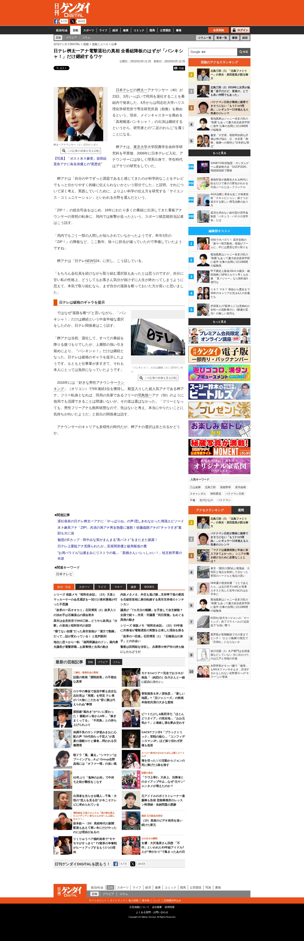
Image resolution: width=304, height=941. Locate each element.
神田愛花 (215, 493)
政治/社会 (62, 30)
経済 (115, 30)
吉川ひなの (206, 500)
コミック (139, 30)
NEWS (90, 261)
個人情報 (133, 900)
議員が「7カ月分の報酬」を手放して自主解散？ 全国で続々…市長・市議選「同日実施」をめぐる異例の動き (152, 614)
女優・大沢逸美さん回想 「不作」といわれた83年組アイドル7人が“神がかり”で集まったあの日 (163, 847)
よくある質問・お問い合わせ (152, 912)
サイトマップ (117, 900)
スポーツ (88, 30)
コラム (116, 662)
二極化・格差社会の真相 (85, 672)
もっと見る (219, 152)
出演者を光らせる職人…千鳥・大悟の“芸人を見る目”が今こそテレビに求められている (95, 800)
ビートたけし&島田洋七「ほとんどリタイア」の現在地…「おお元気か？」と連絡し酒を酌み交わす (163, 718)
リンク (156, 900)
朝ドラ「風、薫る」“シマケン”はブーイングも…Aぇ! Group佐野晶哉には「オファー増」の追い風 (95, 759)
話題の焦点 (147, 772)
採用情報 (170, 907)
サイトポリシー (98, 900)
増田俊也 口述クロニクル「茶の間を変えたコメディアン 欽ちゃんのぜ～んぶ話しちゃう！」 (94, 816)
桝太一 (142, 90)
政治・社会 (64, 586)
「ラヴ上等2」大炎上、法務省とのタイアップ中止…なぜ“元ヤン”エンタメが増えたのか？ (163, 782)
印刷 (181, 68)
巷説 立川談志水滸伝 (152, 815)
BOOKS (149, 586)
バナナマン (224, 500)
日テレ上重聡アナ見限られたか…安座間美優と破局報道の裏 (102, 546)
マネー (118, 586)
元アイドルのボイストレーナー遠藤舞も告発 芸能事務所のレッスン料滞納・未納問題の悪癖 (163, 800)
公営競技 (165, 30)
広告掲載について (139, 907)
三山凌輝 (195, 487)
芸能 (75, 30)
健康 (125, 30)
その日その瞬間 (149, 838)
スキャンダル (198, 493)
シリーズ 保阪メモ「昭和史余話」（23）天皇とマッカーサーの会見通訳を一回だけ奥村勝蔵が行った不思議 (85, 599)
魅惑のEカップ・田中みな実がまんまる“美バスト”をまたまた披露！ (107, 540)
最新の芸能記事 (69, 662)
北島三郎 (210, 487)
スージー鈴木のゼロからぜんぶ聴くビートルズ (163, 754)
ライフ (103, 30)
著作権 (145, 900)
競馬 (152, 30)
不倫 (192, 500)
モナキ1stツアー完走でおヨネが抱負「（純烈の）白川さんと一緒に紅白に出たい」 (163, 677)
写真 (208, 887)
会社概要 (157, 907)
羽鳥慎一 (145, 395)
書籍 (178, 30)
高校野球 (225, 487)
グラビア (103, 662)
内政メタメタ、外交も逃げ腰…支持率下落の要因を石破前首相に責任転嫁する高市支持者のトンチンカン (152, 599)
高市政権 (240, 487)
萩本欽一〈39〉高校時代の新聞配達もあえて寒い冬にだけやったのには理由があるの (95, 828)
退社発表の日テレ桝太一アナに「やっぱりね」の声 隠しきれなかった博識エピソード (120, 521)
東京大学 (140, 147)
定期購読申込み (172, 900)
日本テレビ (124, 90)
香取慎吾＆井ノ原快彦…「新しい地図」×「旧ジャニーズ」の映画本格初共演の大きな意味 (163, 698)
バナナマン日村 (234, 493)
